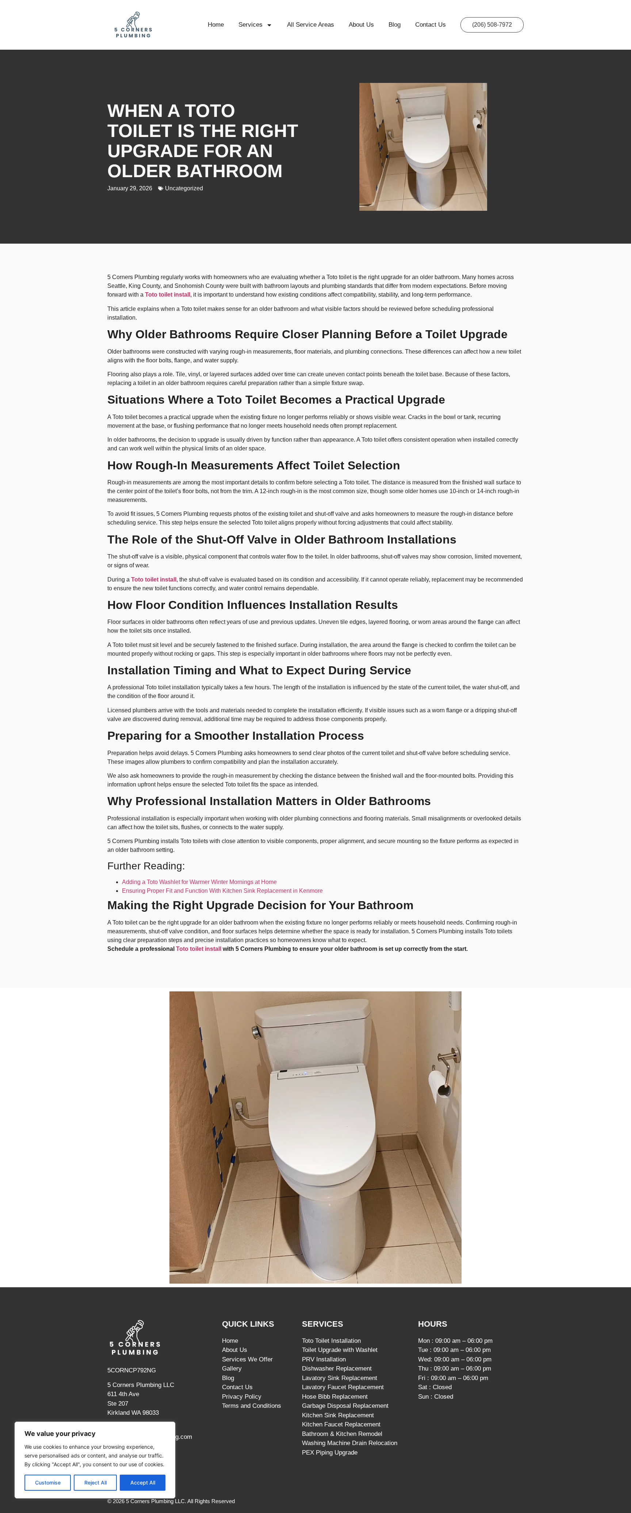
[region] (95, 1460)
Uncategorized (184, 188)
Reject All (95, 1482)
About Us (361, 24)
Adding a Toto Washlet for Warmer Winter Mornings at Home (199, 882)
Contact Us (430, 24)
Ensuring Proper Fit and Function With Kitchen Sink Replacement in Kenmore (222, 891)
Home (216, 24)
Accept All (142, 1482)
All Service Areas (310, 24)
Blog (395, 24)
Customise (48, 1482)
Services (250, 24)
